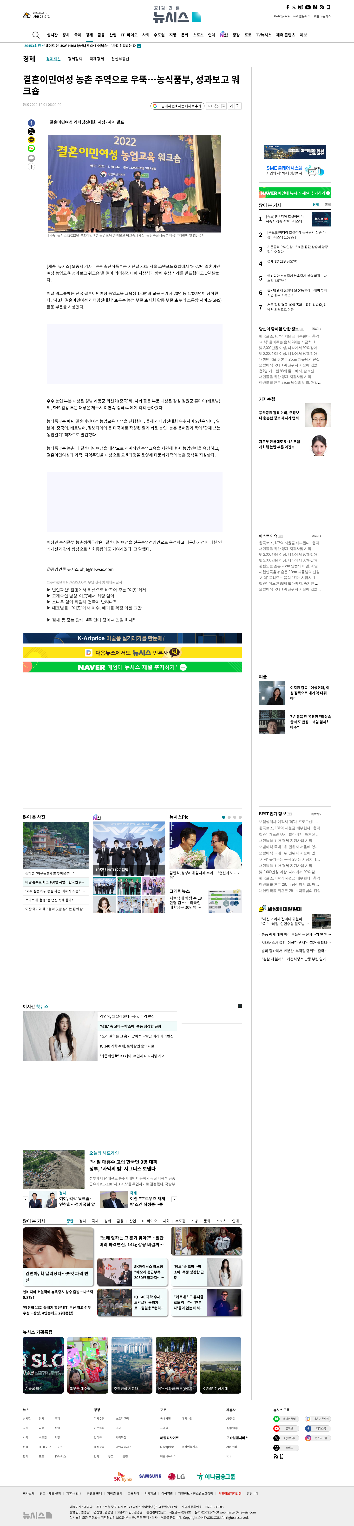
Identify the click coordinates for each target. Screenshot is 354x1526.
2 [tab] (229, 817)
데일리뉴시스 (123, 1447)
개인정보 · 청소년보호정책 (195, 1493)
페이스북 (321, 1428)
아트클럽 (99, 1428)
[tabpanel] (206, 852)
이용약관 (167, 1493)
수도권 (159, 35)
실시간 (52, 35)
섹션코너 (99, 1447)
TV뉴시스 (264, 35)
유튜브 (289, 1428)
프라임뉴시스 (301, 16)
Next (174, 1199)
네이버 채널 (289, 1419)
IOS (228, 1456)
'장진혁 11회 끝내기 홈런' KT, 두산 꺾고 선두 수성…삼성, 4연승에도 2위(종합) (57, 1310)
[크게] (238, 106)
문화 (184, 35)
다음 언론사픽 (321, 1419)
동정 (125, 1456)
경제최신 (53, 59)
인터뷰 (98, 1437)
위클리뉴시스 (322, 16)
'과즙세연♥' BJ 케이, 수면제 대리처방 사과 (132, 1056)
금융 (101, 35)
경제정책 (75, 59)
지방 (173, 35)
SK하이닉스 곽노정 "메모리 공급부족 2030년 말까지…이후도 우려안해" (149, 1272)
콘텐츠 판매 (94, 1493)
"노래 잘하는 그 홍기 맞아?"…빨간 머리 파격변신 (137, 1036)
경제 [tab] (316, 204)
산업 (113, 35)
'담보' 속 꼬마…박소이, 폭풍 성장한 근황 (130, 1026)
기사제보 (150, 1493)
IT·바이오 (129, 35)
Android (231, 1446)
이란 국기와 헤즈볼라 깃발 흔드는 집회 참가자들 (57, 908)
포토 (248, 35)
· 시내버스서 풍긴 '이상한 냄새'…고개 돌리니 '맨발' (295, 942)
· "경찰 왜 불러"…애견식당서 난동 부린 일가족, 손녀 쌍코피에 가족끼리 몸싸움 (295, 959)
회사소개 (28, 1493)
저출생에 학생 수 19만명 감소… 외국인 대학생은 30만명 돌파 (186, 905)
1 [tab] (223, 817)
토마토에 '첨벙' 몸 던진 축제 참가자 (50, 899)
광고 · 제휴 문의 (50, 1493)
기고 (118, 1428)
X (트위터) (289, 1438)
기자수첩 (267, 399)
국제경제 (97, 59)
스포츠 (198, 35)
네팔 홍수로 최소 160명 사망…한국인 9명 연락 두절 (57, 882)
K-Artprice (282, 16)
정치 (66, 35)
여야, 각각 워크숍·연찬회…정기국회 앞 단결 (77, 1204)
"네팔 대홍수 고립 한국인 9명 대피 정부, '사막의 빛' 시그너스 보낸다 (123, 1165)
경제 (89, 35)
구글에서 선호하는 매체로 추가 (179, 105)
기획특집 (121, 1437)
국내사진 (165, 1418)
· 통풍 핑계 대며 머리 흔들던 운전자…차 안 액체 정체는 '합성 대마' (295, 934)
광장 (236, 35)
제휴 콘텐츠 (285, 35)
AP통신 (230, 1418)
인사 (96, 1456)
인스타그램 (321, 1438)
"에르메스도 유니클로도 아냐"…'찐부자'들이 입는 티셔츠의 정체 (188, 1302)
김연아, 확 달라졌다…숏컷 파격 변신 (127, 1016)
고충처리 (133, 1493)
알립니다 (252, 1493)
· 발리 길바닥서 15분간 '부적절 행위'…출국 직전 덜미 (295, 950)
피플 (263, 676)
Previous (25, 1199)
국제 (77, 35)
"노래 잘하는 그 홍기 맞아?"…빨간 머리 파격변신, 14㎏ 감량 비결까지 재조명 (131, 1241)
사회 (146, 35)
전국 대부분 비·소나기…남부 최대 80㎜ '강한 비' (68, 46)
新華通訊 (232, 1428)
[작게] (231, 106)
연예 (211, 35)
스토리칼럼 (122, 1418)
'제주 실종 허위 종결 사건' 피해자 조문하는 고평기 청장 (57, 891)
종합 (70, 1221)
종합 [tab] (328, 204)
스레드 (289, 1447)
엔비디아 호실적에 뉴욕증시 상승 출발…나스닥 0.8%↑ (58, 1294)
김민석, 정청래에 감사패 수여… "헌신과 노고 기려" (205, 875)
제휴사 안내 (73, 1493)
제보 (303, 35)
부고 (110, 1456)
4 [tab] (240, 817)
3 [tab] (234, 817)
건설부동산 (120, 59)
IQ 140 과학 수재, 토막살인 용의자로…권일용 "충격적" (148, 1302)
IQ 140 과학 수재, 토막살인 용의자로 (127, 1046)
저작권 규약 (114, 1493)
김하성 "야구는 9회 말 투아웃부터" (49, 873)
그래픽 (164, 1428)
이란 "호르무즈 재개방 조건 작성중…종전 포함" (147, 1204)
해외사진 (187, 1418)
